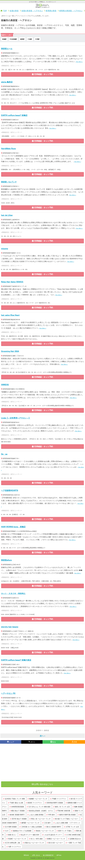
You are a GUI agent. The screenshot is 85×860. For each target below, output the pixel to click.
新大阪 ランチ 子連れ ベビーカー (66, 818)
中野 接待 (51, 814)
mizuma (4, 248)
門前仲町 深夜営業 (63, 810)
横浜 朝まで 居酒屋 (18, 810)
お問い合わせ (36, 855)
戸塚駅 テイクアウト (59, 798)
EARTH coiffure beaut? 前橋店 (14, 115)
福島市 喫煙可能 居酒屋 (67, 814)
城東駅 (22, 39)
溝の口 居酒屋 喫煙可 (53, 826)
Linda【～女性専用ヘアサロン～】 (15, 418)
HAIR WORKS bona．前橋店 (13, 526)
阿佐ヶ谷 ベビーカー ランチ (41, 818)
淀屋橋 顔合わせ (75, 838)
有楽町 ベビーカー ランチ (17, 838)
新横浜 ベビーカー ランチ (56, 838)
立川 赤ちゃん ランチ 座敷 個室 (39, 806)
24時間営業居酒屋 (17, 806)
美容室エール (6, 48)
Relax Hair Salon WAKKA (12, 281)
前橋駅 (4, 39)
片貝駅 (37, 39)
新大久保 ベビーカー (55, 842)
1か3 (6, 830)
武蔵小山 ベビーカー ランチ (34, 842)
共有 (75, 742)
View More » (79, 61)
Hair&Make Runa (8, 148)
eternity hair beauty (9, 626)
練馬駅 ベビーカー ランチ (30, 822)
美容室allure (6, 560)
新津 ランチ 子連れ (65, 830)
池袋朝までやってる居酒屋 (22, 830)
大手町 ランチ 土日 (72, 826)
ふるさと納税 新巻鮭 (36, 814)
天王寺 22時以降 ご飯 (12, 842)
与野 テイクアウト (14, 846)
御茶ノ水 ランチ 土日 (62, 806)
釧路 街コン (12, 834)
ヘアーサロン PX (8, 693)
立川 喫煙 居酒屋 (11, 826)
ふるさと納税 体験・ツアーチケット (67, 822)
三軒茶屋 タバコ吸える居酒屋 (31, 826)
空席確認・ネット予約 (43, 74)
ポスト (32, 742)
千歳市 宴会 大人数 (16, 802)
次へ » (42, 735)
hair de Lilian (7, 215)
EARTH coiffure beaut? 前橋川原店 (16, 660)
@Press (59, 855)
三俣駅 (30, 39)
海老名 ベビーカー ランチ (45, 830)
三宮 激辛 (47, 822)
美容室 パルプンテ (9, 181)
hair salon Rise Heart (10, 315)
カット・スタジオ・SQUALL (13, 593)
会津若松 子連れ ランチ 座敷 (15, 798)
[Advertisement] (42, 762)
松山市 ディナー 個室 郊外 (30, 834)
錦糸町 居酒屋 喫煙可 (17, 814)
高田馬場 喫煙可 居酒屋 (54, 802)
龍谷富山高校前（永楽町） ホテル (41, 810)
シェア (11, 742)
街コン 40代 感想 (37, 838)
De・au (4, 454)
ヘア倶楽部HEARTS (9, 490)
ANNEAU (5, 384)
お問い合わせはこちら (43, 784)
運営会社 (26, 855)
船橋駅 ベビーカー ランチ (38, 798)
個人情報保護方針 (48, 855)
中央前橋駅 (13, 39)
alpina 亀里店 (7, 82)
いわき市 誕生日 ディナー (53, 834)
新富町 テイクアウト (35, 802)
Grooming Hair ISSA (10, 351)
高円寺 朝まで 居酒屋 (19, 818)
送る (54, 742)
